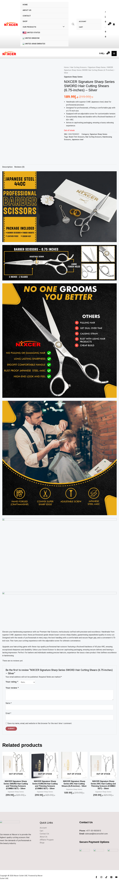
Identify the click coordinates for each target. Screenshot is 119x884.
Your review (12, 687)
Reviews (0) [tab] (19, 167)
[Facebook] (96, 877)
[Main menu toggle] (114, 53)
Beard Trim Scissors (76, 137)
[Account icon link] (114, 24)
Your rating (12, 681)
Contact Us (44, 834)
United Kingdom (32, 38)
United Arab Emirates (35, 44)
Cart (81, 27)
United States (33, 33)
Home (25, 5)
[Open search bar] (73, 24)
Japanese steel (77, 140)
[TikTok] (106, 877)
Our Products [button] (29, 27)
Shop (25, 21)
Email (8, 713)
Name (9, 703)
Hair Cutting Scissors (78, 67)
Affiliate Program (47, 840)
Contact (27, 16)
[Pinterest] (111, 877)
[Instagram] (101, 877)
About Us (27, 10)
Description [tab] (7, 167)
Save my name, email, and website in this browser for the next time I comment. (40, 723)
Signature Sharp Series (97, 67)
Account (82, 21)
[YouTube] (116, 877)
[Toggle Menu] (63, 27)
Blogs (42, 843)
